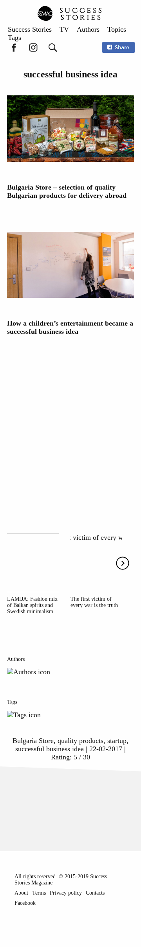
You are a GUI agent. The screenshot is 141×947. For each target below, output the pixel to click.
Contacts (95, 893)
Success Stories (30, 29)
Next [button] (122, 563)
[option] (33, 574)
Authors (88, 29)
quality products (80, 741)
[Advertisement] (70, 430)
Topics (116, 29)
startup (117, 741)
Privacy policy (66, 893)
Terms (39, 893)
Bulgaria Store (33, 741)
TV (64, 29)
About (21, 893)
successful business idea (49, 749)
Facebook (25, 903)
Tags (14, 37)
